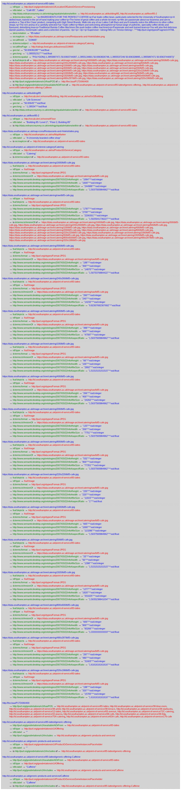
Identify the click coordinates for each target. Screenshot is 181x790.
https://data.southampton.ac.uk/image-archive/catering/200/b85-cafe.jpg (117, 68)
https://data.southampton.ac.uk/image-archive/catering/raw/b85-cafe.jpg (117, 65)
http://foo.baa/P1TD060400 (75, 81)
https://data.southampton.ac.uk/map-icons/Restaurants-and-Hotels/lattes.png (67, 36)
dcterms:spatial (20, 57)
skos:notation (19, 33)
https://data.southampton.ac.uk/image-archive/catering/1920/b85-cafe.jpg (45, 76)
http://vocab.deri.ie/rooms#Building (41, 96)
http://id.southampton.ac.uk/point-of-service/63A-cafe (92, 716)
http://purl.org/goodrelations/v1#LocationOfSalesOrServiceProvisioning (59, 7)
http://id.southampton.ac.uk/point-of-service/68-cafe (88, 714)
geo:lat (16, 50)
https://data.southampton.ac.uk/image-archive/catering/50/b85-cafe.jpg (118, 73)
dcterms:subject (20, 43)
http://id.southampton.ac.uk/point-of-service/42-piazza (35, 714)
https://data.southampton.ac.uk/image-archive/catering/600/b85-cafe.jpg (122, 63)
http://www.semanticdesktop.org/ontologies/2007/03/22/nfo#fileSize (46, 186)
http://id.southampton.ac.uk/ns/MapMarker (45, 134)
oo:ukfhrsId (18, 40)
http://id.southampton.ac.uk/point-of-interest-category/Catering (63, 43)
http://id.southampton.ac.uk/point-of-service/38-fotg (140, 714)
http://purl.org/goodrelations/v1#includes (33, 735)
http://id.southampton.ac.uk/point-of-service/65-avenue (89, 711)
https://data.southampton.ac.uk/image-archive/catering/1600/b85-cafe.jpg (69, 60)
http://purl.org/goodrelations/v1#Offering (44, 729)
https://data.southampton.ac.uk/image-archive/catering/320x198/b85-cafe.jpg (125, 78)
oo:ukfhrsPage (20, 47)
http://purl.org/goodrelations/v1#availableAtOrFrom (40, 85)
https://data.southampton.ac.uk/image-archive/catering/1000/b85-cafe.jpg (45, 73)
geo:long (17, 53)
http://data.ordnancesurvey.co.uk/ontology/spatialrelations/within (45, 13)
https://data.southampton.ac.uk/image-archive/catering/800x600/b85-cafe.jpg (121, 76)
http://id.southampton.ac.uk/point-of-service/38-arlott (35, 709)
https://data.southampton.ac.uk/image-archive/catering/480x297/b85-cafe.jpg (47, 78)
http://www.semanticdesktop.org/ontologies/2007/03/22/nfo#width (45, 183)
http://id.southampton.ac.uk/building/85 (100, 13)
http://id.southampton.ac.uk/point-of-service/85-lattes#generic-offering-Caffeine (41, 757)
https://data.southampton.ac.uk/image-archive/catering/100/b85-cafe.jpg (44, 65)
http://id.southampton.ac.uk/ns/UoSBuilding (81, 96)
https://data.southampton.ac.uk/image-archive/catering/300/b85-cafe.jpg (142, 60)
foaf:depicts (20, 60)
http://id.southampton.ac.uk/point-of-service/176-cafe (146, 716)
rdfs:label (17, 10)
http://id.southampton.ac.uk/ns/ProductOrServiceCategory (52, 150)
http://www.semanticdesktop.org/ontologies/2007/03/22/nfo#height (45, 179)
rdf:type (16, 7)
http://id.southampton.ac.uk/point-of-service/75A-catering (37, 716)
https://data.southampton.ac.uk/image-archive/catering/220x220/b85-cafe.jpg (120, 70)
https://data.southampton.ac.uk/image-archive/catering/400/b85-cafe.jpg (44, 68)
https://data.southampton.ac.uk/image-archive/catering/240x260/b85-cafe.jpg (47, 63)
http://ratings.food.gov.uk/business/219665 (52, 47)
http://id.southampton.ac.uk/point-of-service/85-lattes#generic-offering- (107, 85)
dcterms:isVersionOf (23, 176)
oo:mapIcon (18, 36)
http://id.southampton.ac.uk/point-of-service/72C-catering (145, 711)
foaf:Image (29, 169)
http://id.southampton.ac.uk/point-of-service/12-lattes (35, 711)
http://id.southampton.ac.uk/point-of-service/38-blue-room (138, 706)
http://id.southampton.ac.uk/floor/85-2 (138, 13)
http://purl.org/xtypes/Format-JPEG (49, 172)
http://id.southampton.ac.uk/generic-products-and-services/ (86, 735)
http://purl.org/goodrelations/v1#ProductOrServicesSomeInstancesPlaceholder (63, 744)
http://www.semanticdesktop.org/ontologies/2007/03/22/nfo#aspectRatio (48, 189)
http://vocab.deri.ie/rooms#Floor (40, 119)
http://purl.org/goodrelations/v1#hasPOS (35, 81)
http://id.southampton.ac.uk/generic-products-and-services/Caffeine (90, 770)
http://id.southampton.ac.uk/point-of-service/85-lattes (28, 3)
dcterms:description (22, 17)
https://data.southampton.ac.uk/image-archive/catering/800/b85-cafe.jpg (44, 70)
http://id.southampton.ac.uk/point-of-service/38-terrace (88, 709)
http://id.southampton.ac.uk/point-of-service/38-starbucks (144, 709)
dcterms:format (20, 172)
